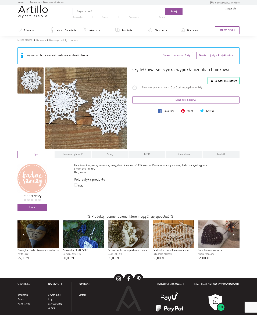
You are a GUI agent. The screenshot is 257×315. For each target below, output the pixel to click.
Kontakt (221, 154)
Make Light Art (115, 254)
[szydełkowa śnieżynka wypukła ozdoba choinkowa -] (30, 80)
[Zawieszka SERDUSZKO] (83, 234)
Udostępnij (168, 111)
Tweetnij (209, 111)
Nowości (21, 2)
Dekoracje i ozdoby (58, 40)
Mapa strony (23, 304)
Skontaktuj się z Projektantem (216, 55)
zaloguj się (231, 9)
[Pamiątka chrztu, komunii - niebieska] (38, 234)
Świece (105, 17)
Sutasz (162, 17)
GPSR (147, 154)
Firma (32, 207)
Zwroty (109, 154)
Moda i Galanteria (66, 30)
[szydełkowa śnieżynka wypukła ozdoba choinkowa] (86, 108)
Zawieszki (75, 40)
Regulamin (22, 295)
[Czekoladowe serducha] (219, 234)
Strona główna (24, 40)
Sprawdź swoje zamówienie (226, 3)
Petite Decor (23, 254)
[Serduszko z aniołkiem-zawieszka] (173, 234)
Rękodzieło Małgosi (162, 254)
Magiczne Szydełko (72, 254)
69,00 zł (113, 258)
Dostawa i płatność (73, 154)
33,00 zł (203, 258)
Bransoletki (78, 17)
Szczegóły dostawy (186, 100)
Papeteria (127, 30)
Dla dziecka (161, 30)
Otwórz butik (54, 295)
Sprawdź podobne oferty (176, 55)
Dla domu (192, 30)
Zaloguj (51, 308)
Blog (50, 299)
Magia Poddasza (206, 254)
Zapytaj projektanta (225, 81)
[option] (38, 240)
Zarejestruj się (55, 304)
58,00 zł (158, 258)
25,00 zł (23, 258)
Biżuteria (29, 30)
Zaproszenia (134, 17)
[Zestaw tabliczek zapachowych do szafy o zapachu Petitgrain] (128, 234)
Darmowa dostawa (53, 2)
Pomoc (20, 299)
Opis (36, 154)
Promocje (35, 2)
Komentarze (184, 154)
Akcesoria (94, 30)
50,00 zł (68, 258)
